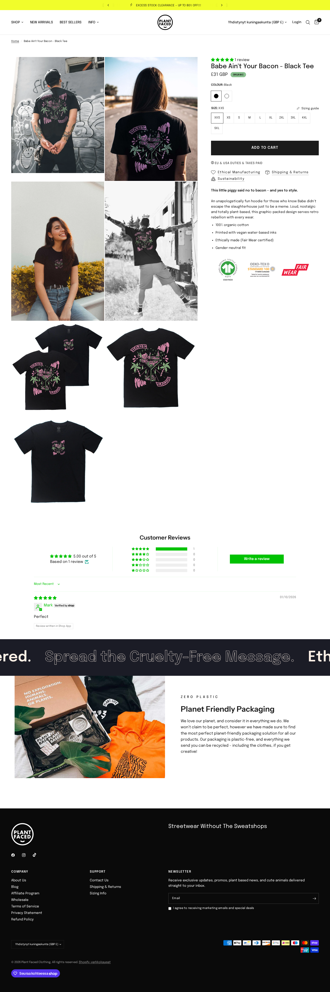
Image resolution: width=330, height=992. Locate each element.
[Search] (308, 22)
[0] (315, 22)
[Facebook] (16, 855)
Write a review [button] (257, 559)
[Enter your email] (314, 898)
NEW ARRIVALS (41, 22)
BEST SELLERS (70, 22)
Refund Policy (22, 919)
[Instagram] (27, 855)
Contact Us (99, 880)
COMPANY (20, 871)
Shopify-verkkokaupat (95, 962)
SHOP (15, 22)
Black (216, 96)
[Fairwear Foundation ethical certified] (295, 270)
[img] (45, 598)
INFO (91, 22)
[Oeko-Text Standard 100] (261, 270)
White (226, 96)
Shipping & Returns (105, 887)
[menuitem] (19, 22)
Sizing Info (98, 893)
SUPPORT (98, 871)
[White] (227, 95)
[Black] (216, 95)
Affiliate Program (25, 893)
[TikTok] (38, 855)
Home (15, 41)
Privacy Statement (26, 913)
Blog (14, 887)
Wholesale (20, 900)
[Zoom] (94, 66)
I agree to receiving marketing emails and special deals (213, 908)
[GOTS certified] (228, 270)
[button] (223, 60)
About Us (18, 880)
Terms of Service (25, 906)
